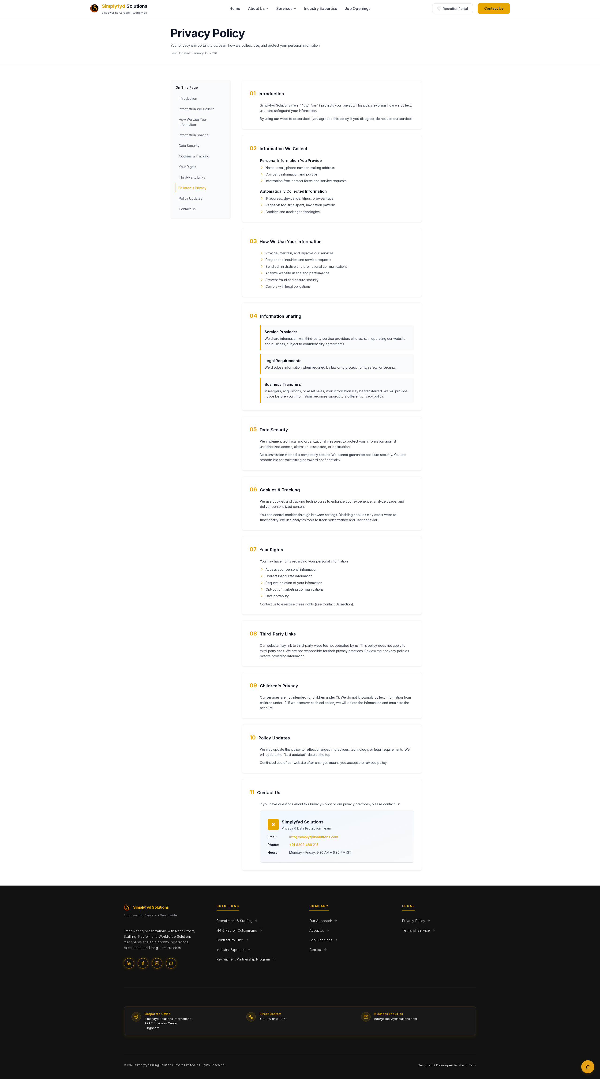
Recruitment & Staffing (235, 921)
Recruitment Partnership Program (243, 959)
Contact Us (493, 8)
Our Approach (320, 921)
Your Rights (187, 167)
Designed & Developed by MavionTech (447, 1065)
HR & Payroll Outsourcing (237, 930)
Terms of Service (416, 930)
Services (284, 8)
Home (234, 8)
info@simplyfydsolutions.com (313, 837)
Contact (315, 950)
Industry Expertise (320, 8)
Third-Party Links (192, 177)
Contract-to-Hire (230, 940)
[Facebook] (143, 963)
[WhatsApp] (171, 963)
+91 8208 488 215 (303, 845)
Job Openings (358, 8)
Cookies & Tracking (194, 156)
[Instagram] (157, 963)
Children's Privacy (192, 188)
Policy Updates (190, 198)
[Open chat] (587, 1066)
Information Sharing (194, 135)
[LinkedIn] (129, 963)
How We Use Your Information (193, 122)
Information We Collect (196, 109)
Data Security (189, 146)
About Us (256, 8)
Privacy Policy (413, 921)
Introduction (188, 98)
